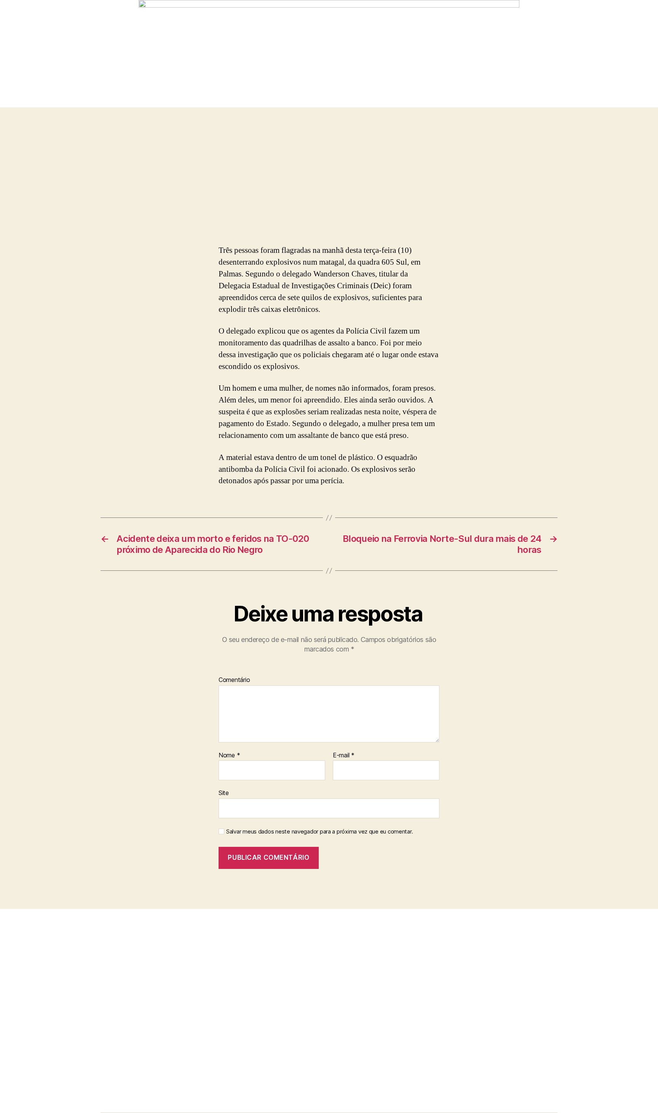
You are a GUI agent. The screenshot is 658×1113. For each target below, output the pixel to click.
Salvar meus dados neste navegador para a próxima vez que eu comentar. (319, 831)
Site (224, 793)
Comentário (234, 680)
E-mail (344, 755)
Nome (229, 755)
